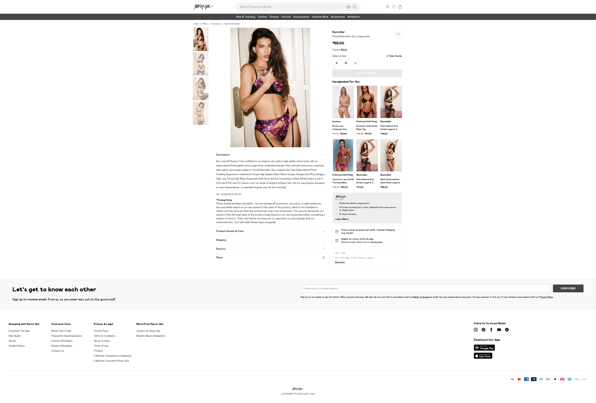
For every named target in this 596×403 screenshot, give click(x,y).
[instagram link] (476, 330)
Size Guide (14, 336)
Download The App (19, 331)
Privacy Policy (101, 331)
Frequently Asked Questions (66, 336)
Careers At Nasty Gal (148, 331)
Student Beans (17, 345)
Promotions (215, 24)
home (196, 24)
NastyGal (338, 32)
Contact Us (57, 350)
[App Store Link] (484, 351)
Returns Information (61, 345)
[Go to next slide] (305, 87)
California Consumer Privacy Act (111, 360)
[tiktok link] (507, 330)
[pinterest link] (483, 330)
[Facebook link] (491, 330)
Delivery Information (61, 340)
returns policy (376, 242)
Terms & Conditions (104, 336)
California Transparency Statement (112, 355)
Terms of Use (101, 345)
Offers (205, 24)
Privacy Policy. (546, 297)
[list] (270, 87)
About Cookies (102, 340)
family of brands (421, 297)
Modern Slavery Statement (150, 336)
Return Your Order (61, 331)
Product (98, 350)
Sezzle (12, 340)
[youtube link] (499, 330)
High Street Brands (232, 24)
